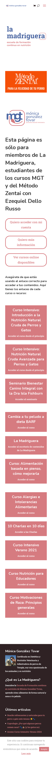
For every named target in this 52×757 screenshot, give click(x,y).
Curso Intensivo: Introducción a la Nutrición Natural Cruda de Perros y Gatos (26, 320)
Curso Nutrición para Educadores (26, 576)
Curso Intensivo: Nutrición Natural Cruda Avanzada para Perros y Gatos (26, 357)
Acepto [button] (44, 749)
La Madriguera (26, 440)
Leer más (26, 753)
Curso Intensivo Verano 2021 (26, 548)
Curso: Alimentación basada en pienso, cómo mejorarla (26, 468)
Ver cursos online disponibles (26, 259)
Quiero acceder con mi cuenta (26, 224)
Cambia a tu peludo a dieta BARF (26, 419)
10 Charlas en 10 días (26, 526)
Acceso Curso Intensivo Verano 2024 (24, 731)
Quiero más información (26, 242)
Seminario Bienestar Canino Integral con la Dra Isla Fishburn (26, 388)
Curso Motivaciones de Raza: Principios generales (26, 602)
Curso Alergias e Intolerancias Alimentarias (26, 502)
